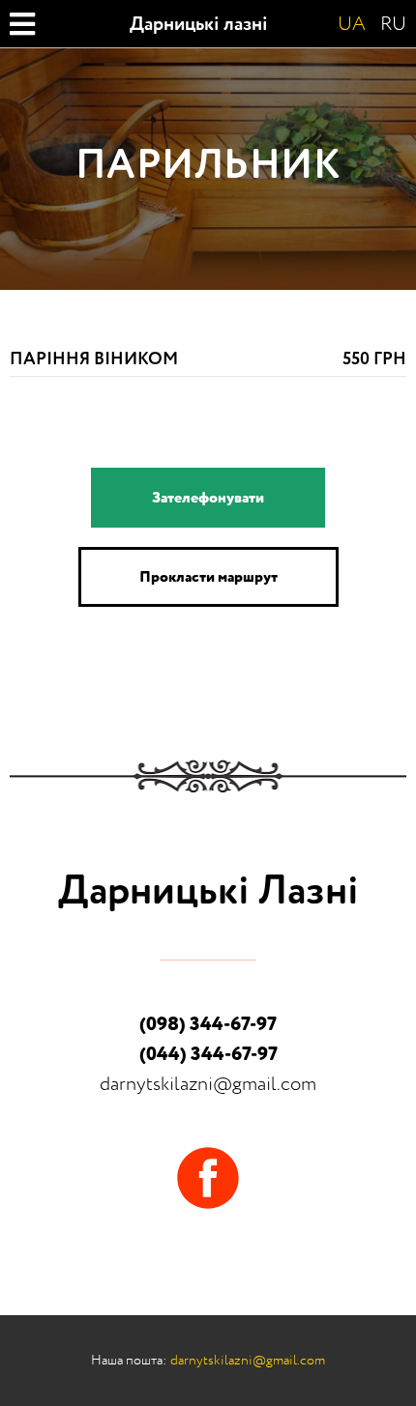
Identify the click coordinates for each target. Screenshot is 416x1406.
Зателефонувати (208, 497)
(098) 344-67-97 (208, 1024)
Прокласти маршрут (208, 577)
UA (352, 24)
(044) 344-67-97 (208, 1054)
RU (393, 24)
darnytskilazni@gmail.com (208, 1084)
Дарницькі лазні (199, 24)
